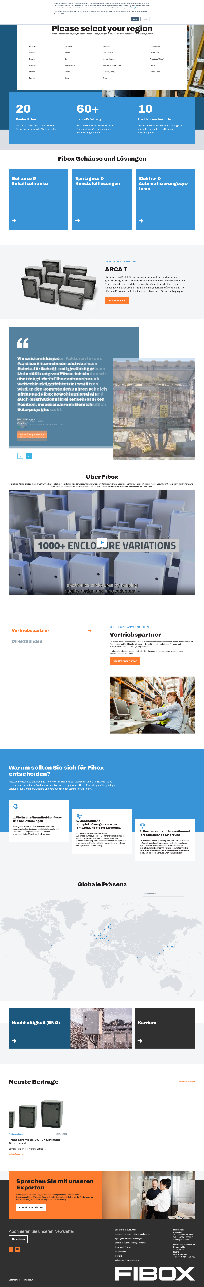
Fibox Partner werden (125, 661)
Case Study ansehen (32, 434)
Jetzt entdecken (117, 300)
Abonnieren (18, 1239)
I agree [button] (135, 19)
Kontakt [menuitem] (118, 1256)
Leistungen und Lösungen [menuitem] (125, 1230)
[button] (20, 456)
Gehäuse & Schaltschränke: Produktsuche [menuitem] (132, 1234)
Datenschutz (14, 1280)
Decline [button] (144, 19)
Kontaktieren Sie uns (31, 1207)
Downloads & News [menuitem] (123, 1247)
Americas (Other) (157, 59)
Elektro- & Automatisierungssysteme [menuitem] (130, 1243)
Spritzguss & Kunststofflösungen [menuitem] (128, 1239)
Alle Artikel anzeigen (187, 1082)
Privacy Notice (134, 8)
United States (156, 53)
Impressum (29, 1280)
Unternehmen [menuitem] (120, 1252)
